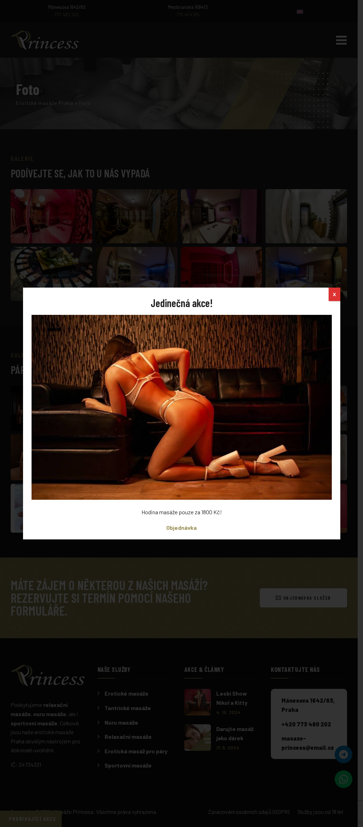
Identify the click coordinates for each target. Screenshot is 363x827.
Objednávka (181, 527)
